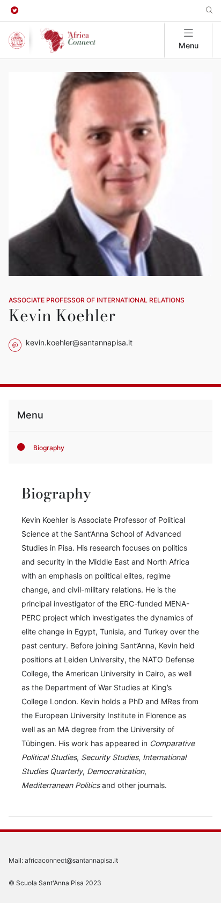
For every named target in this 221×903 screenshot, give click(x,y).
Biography (48, 448)
